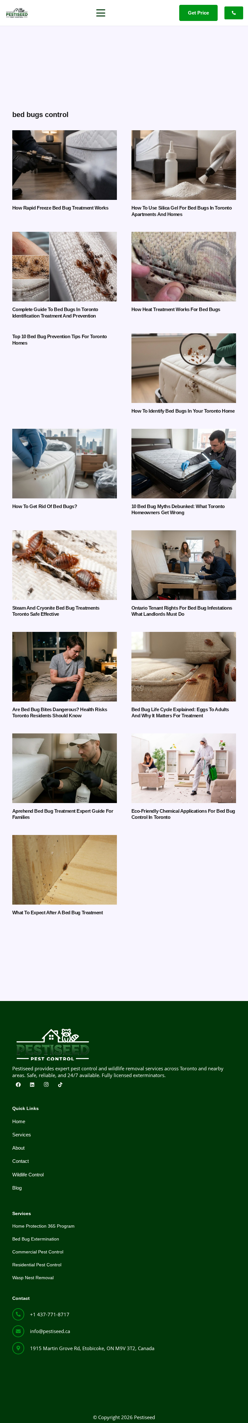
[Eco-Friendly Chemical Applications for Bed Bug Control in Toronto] (183, 768)
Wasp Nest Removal (33, 1277)
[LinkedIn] (32, 1085)
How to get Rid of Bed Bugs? (44, 506)
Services (21, 1134)
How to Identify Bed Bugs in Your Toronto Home (183, 411)
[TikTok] (60, 1085)
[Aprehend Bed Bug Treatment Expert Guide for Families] (64, 768)
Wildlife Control (28, 1174)
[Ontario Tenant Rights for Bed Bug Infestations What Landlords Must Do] (183, 565)
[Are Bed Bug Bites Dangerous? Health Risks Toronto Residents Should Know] (64, 667)
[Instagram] (46, 1085)
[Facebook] (18, 1085)
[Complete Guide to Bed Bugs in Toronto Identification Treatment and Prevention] (64, 266)
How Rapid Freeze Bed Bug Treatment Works (60, 208)
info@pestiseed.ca (50, 1331)
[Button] (233, 12)
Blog (17, 1188)
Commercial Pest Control (37, 1251)
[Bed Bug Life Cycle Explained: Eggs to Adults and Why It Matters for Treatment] (183, 667)
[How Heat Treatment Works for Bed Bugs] (183, 266)
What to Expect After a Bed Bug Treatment (57, 912)
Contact (20, 1161)
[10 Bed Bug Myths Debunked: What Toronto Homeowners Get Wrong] (183, 463)
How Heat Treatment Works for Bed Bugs (175, 309)
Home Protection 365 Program (43, 1226)
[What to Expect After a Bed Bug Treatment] (64, 870)
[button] (100, 12)
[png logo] (17, 13)
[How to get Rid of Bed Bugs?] (64, 463)
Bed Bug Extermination (35, 1238)
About (18, 1148)
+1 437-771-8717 (49, 1314)
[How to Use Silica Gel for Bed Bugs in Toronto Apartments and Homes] (183, 165)
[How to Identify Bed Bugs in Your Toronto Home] (183, 368)
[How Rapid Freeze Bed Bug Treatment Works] (64, 165)
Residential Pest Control (36, 1264)
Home (18, 1121)
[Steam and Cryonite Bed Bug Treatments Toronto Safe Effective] (64, 565)
